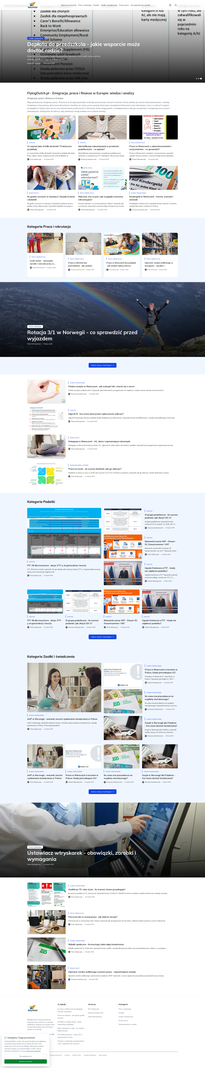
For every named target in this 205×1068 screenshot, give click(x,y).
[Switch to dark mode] (176, 5)
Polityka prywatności (55, 1055)
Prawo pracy (124, 5)
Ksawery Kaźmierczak (95, 1013)
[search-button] (170, 5)
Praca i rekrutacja (85, 5)
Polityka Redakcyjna (90, 1055)
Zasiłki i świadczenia (109, 5)
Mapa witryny (103, 1055)
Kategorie (123, 1004)
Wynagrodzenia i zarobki (140, 5)
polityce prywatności (33, 1051)
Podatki (96, 5)
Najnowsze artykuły (68, 5)
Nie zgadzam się (25, 1056)
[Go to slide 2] (198, 78)
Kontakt (67, 1055)
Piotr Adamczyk (93, 1009)
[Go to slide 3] (201, 78)
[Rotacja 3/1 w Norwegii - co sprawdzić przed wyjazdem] (102, 319)
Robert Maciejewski (34, 63)
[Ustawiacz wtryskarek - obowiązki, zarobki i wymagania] (102, 840)
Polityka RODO (76, 1055)
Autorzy (92, 1004)
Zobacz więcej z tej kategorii (101, 365)
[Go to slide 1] (196, 78)
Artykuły (62, 1004)
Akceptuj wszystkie (25, 1061)
